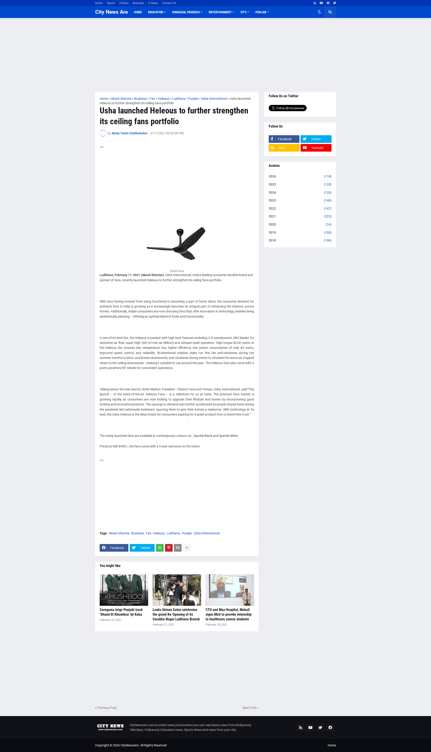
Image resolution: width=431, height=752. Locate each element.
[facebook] (328, 3)
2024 (300, 192)
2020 (300, 224)
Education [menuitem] (155, 12)
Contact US (169, 3)
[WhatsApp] (160, 548)
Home (99, 3)
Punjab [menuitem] (260, 12)
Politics (123, 3)
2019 (300, 232)
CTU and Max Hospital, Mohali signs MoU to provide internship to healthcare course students (229, 614)
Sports (111, 3)
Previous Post (107, 708)
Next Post (249, 708)
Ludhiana (173, 533)
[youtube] (321, 3)
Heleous (159, 533)
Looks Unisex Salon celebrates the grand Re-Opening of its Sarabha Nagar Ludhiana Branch (176, 614)
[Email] (178, 548)
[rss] (315, 3)
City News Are (111, 12)
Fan (148, 533)
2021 (300, 216)
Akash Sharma (119, 533)
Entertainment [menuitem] (220, 12)
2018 (300, 240)
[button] (319, 12)
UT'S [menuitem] (243, 12)
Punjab (187, 533)
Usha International (207, 533)
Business (138, 3)
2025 (300, 184)
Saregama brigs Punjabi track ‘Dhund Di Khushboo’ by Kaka (121, 612)
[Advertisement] (215, 55)
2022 (300, 208)
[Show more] (187, 548)
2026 (300, 176)
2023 (300, 200)
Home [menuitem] (138, 12)
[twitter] (334, 3)
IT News (153, 3)
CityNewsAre (130, 745)
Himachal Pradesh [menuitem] (186, 12)
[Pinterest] (169, 548)
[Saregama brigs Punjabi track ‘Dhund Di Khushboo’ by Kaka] (124, 590)
